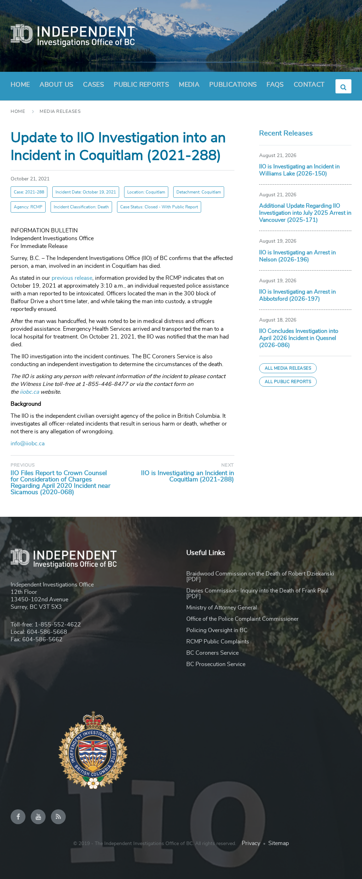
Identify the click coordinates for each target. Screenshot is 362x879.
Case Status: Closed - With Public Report (159, 207)
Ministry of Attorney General (221, 608)
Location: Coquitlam (146, 192)
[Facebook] (18, 816)
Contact (309, 85)
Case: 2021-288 (29, 192)
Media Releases (60, 111)
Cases (93, 85)
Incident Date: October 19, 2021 (86, 192)
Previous (23, 465)
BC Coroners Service (212, 653)
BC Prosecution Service (215, 664)
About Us (56, 85)
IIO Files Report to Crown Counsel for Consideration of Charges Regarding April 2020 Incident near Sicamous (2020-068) (60, 483)
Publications (233, 85)
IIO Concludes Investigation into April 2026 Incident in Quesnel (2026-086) (298, 338)
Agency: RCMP (28, 207)
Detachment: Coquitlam (198, 192)
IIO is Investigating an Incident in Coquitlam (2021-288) (187, 476)
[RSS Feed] (58, 816)
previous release (72, 278)
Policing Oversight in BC (216, 630)
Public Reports (141, 85)
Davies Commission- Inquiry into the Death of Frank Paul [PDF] (257, 593)
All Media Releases (288, 368)
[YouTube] (38, 816)
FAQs (275, 85)
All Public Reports (288, 382)
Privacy (251, 843)
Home (20, 85)
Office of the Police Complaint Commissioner (242, 619)
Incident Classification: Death (81, 207)
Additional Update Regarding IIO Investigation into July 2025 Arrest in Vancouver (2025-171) (305, 213)
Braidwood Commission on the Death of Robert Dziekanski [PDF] (260, 576)
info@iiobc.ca (28, 443)
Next (227, 465)
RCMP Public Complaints (217, 641)
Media (189, 85)
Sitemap (278, 843)
